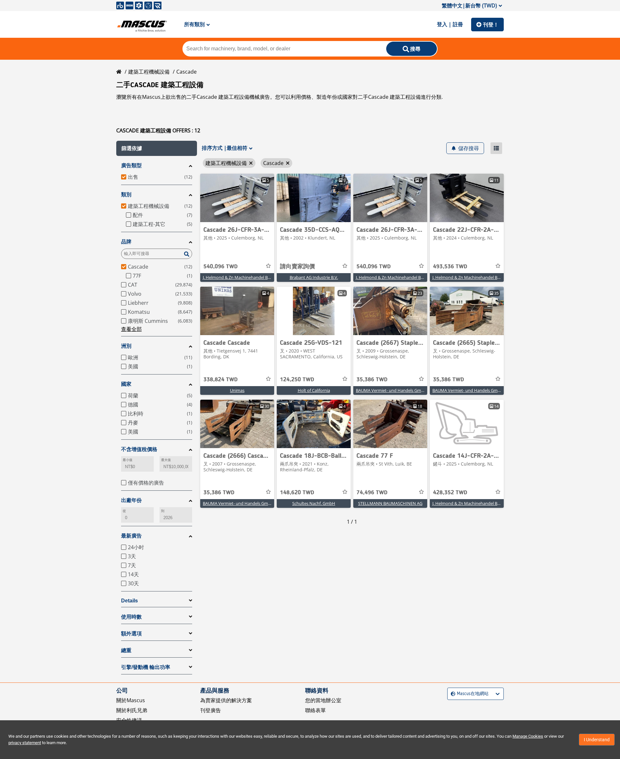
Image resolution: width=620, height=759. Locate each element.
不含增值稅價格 (139, 449)
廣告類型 (131, 165)
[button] (156, 148)
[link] (237, 198)
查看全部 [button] (131, 329)
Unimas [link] (237, 390)
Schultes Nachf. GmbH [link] (313, 503)
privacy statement (24, 742)
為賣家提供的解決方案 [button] (226, 700)
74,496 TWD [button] (372, 493)
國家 (126, 384)
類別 (126, 194)
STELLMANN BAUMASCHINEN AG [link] (390, 503)
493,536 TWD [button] (450, 267)
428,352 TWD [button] (450, 493)
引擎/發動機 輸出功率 (145, 667)
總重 (126, 650)
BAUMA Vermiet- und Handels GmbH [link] (391, 390)
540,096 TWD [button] (220, 267)
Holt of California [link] (314, 390)
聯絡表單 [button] (315, 710)
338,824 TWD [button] (220, 380)
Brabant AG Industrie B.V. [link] (314, 277)
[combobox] (451, 693)
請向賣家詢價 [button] (297, 267)
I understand (597, 739)
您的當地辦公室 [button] (323, 700)
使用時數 (131, 617)
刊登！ (491, 24)
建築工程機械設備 (149, 71)
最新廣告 (131, 535)
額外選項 (131, 633)
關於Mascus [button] (130, 700)
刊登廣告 (210, 710)
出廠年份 (131, 500)
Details (129, 600)
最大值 (166, 460)
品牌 (126, 241)
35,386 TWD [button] (372, 380)
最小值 (127, 460)
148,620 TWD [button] (297, 493)
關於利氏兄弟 (131, 710)
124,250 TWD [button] (297, 380)
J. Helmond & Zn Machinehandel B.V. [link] (237, 277)
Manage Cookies (527, 736)
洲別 (126, 346)
